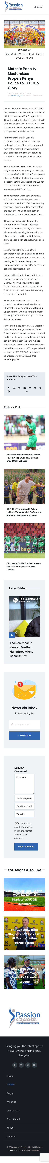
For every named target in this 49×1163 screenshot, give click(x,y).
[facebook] (14, 1065)
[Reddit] (19, 388)
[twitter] (21, 1065)
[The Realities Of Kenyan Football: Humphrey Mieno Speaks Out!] (24, 617)
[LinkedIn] (24, 388)
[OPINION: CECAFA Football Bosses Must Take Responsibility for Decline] (24, 525)
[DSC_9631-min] (24, 21)
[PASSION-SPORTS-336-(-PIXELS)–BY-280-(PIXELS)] (24, 1001)
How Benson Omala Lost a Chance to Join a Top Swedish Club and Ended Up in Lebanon (24, 457)
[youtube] (34, 1065)
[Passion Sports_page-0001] (14, 1)
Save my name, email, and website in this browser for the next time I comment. (23, 831)
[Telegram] (35, 388)
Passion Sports (14, 1150)
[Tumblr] (40, 388)
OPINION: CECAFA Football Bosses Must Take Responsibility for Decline (24, 566)
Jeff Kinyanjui (15, 95)
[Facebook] (9, 388)
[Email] (27, 391)
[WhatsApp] (30, 388)
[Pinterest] (9, 391)
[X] (14, 388)
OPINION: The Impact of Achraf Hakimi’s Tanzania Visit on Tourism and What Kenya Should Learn (24, 512)
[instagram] (27, 1065)
